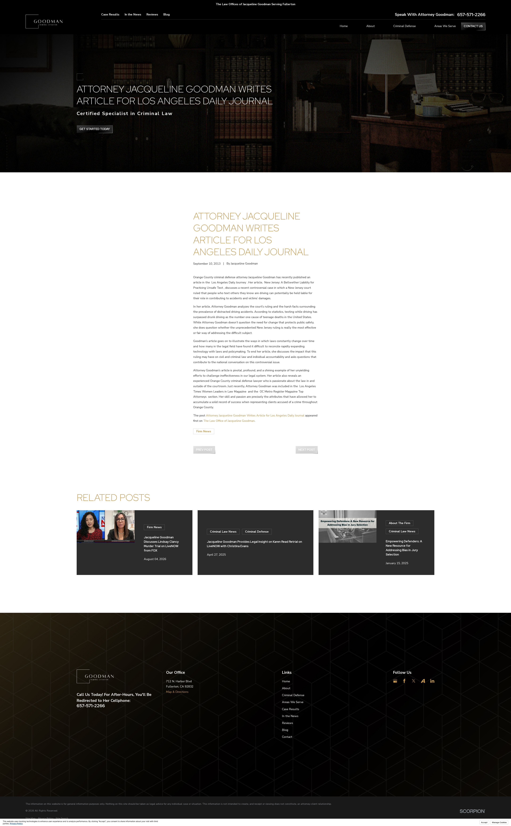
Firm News (203, 431)
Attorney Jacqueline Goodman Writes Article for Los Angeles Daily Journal (255, 416)
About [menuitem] (370, 26)
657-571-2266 (471, 14)
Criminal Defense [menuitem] (404, 26)
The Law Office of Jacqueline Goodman (229, 421)
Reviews (152, 15)
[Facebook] (404, 681)
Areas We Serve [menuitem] (445, 26)
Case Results (110, 15)
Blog (166, 15)
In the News (133, 15)
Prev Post (204, 450)
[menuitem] (30, 818)
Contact (287, 737)
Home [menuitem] (344, 26)
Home (286, 681)
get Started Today (94, 129)
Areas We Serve (292, 702)
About (286, 688)
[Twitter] (414, 681)
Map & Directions (177, 692)
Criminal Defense (293, 695)
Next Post (306, 450)
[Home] (44, 21)
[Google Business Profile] (395, 681)
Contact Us (473, 26)
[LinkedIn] (432, 681)
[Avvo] (423, 681)
